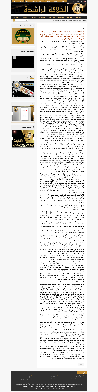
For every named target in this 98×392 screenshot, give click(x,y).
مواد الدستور (81, 364)
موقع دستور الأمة (52, 377)
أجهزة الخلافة (61, 17)
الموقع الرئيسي (53, 376)
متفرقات (25, 17)
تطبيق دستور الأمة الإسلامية (24, 377)
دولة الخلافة (78, 17)
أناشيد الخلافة (15, 17)
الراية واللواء (41, 1)
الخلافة (63, 1)
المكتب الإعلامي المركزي (76, 377)
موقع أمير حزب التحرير (77, 376)
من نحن (15, 1)
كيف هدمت (28, 1)
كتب (32, 104)
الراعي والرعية (42, 17)
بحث (14, 20)
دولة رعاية (33, 17)
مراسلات (28, 376)
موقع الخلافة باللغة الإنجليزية (24, 379)
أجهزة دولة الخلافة (28, 127)
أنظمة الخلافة (69, 17)
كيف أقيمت (34, 1)
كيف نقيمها (21, 1)
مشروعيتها (56, 1)
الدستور (48, 1)
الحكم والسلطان (51, 17)
